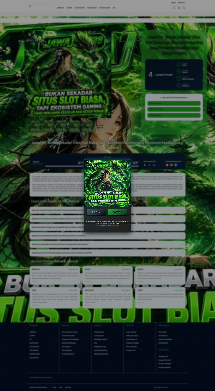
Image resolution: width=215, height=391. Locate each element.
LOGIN (96, 212)
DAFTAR (117, 212)
